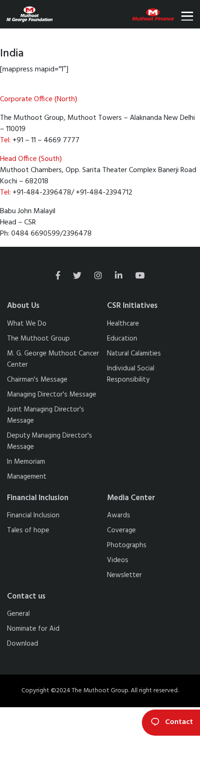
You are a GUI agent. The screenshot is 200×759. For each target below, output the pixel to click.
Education (122, 338)
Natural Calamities (134, 353)
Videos (117, 560)
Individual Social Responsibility (130, 374)
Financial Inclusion (33, 515)
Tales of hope (28, 530)
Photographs (127, 545)
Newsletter (124, 575)
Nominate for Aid (33, 628)
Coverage (121, 530)
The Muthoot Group (38, 338)
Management (27, 476)
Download (22, 643)
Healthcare (123, 323)
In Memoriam (26, 461)
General (18, 614)
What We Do (27, 323)
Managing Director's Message (51, 394)
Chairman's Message (37, 379)
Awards (118, 515)
